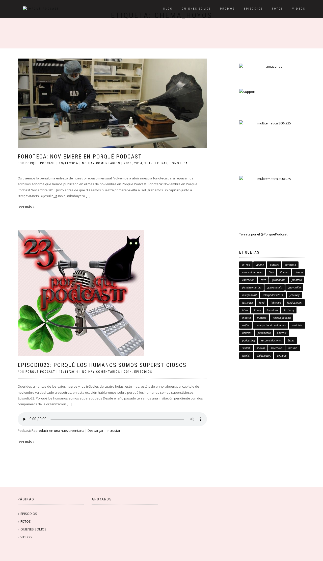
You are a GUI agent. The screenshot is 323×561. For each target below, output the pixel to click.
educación (248, 280)
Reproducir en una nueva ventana (58, 430)
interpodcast (249, 295)
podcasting (248, 340)
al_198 (246, 264)
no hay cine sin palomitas (271, 325)
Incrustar (113, 430)
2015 (149, 163)
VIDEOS (298, 8)
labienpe (276, 302)
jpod (261, 302)
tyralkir (246, 355)
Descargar (95, 430)
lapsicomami (294, 302)
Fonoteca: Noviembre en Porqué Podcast (80, 156)
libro (245, 310)
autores (274, 264)
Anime (260, 264)
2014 (138, 163)
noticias (246, 333)
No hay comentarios (101, 163)
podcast (281, 333)
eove (263, 280)
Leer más (25, 206)
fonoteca (179, 163)
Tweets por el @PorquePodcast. (263, 234)
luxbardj (289, 310)
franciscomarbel (251, 287)
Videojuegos (264, 355)
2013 (128, 163)
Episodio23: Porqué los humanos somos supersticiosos (102, 365)
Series (291, 340)
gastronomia (274, 287)
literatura (272, 310)
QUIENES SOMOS (196, 8)
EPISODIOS (253, 8)
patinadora (264, 333)
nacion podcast (282, 317)
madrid (246, 317)
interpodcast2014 (273, 295)
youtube (281, 355)
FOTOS (277, 8)
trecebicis (276, 348)
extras (161, 163)
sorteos (261, 348)
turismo (292, 348)
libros (257, 310)
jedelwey (295, 295)
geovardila (294, 287)
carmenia (290, 264)
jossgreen (247, 302)
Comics (284, 272)
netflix (245, 325)
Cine (271, 272)
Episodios (143, 371)
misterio (261, 317)
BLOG (168, 8)
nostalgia (297, 325)
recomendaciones (271, 340)
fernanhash (278, 280)
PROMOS (227, 8)
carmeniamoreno (252, 272)
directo (299, 272)
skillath (246, 348)
